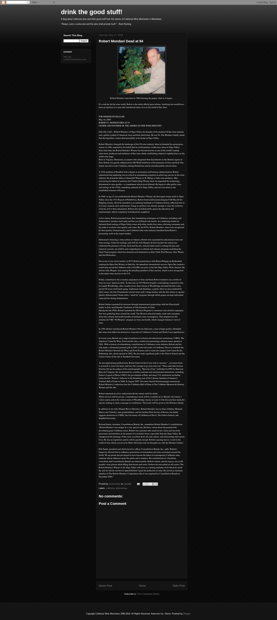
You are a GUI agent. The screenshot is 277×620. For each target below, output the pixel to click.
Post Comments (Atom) (148, 594)
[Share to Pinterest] (156, 484)
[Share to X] (150, 484)
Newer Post (105, 585)
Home (142, 585)
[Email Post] (138, 484)
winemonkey (121, 488)
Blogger (186, 613)
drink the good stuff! (91, 11)
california (110, 488)
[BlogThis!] (147, 484)
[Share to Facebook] (153, 484)
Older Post (179, 585)
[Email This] (144, 484)
